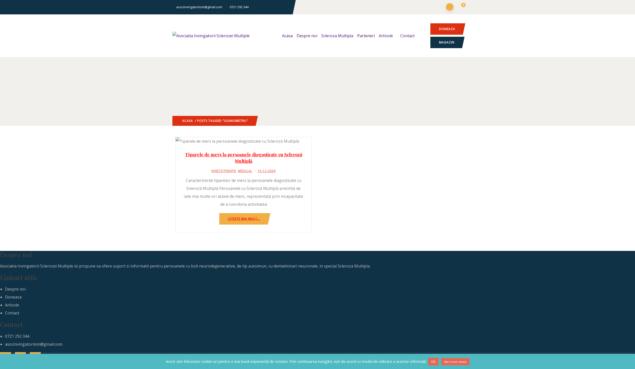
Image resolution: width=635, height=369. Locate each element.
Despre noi (307, 35)
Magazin (446, 42)
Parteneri (366, 35)
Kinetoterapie (224, 171)
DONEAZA (447, 29)
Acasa (287, 35)
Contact (407, 35)
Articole (386, 35)
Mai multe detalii (455, 362)
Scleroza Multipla (337, 35)
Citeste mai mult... (244, 219)
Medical (245, 171)
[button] (460, 7)
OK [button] (433, 361)
